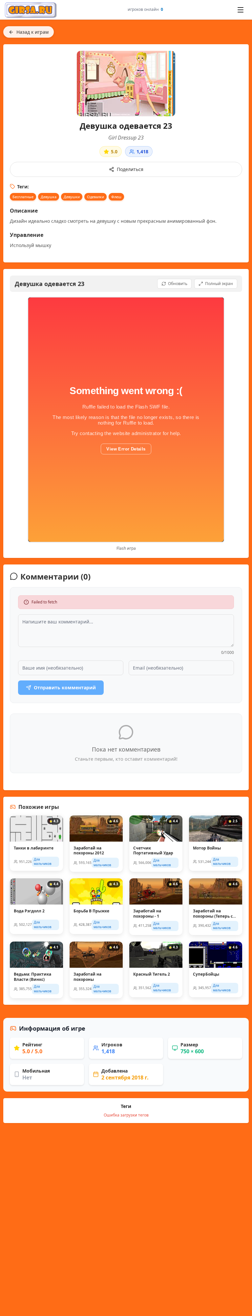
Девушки (72, 196)
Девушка (48, 196)
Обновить (177, 283)
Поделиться (130, 169)
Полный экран (219, 283)
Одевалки (95, 196)
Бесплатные (22, 196)
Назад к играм (32, 32)
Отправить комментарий (65, 687)
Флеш (116, 196)
